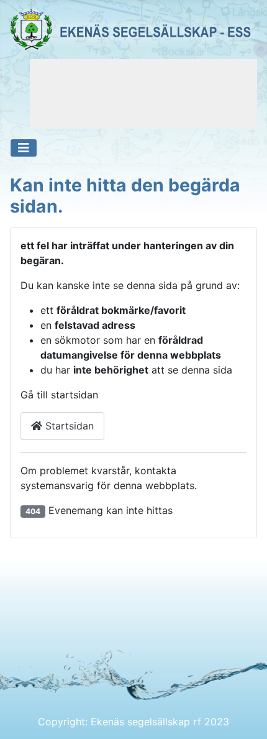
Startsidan (68, 426)
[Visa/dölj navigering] (23, 148)
